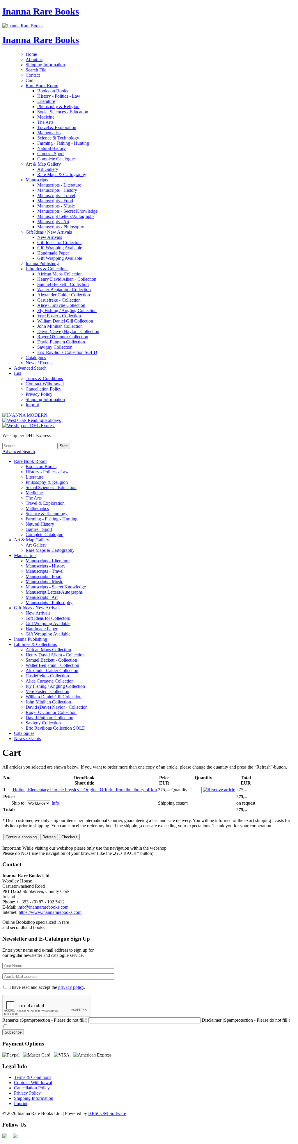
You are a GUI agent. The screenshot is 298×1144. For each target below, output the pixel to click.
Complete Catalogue (56, 158)
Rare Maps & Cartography (61, 174)
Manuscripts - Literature (59, 184)
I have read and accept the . (47, 987)
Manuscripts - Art (53, 221)
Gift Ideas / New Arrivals (49, 232)
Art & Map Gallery (43, 164)
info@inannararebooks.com (42, 907)
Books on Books (52, 90)
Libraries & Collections (47, 268)
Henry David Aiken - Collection (66, 279)
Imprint (32, 404)
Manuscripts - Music (56, 205)
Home (31, 54)
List (17, 373)
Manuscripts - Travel (56, 195)
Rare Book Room (42, 85)
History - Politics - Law (58, 96)
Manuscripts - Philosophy (60, 226)
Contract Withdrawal (45, 383)
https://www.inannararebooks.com (50, 912)
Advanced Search (30, 368)
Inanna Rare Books (40, 11)
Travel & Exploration (56, 127)
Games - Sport (50, 153)
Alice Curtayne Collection (61, 305)
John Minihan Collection (60, 326)
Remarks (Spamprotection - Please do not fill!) (44, 1020)
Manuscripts (37, 179)
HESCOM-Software (107, 1113)
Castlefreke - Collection (59, 300)
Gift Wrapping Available (59, 247)
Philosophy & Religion (58, 106)
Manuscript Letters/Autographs (65, 216)
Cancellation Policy (43, 388)
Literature (46, 101)
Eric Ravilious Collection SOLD (67, 352)
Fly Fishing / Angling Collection (67, 310)
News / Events (39, 362)
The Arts (45, 122)
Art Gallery (47, 169)
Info (55, 803)
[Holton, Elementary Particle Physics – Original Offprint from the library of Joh (84, 789)
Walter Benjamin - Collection (64, 289)
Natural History (51, 148)
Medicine (45, 116)
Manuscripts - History (57, 190)
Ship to (17, 803)
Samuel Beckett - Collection (63, 284)
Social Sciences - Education (62, 111)
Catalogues (36, 357)
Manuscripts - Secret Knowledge (67, 211)
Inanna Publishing (42, 263)
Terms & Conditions (44, 378)
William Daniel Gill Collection (65, 320)
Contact (33, 75)
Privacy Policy (39, 394)
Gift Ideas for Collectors (59, 242)
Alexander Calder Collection (63, 294)
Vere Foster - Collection (59, 315)
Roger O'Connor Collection (62, 336)
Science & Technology (58, 137)
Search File (36, 69)
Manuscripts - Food (55, 200)
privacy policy (71, 987)
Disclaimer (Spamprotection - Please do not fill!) (246, 1020)
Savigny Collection (54, 347)
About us (34, 59)
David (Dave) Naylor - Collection (68, 331)
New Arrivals (49, 237)
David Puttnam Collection (61, 341)
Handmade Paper (53, 252)
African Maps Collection (60, 273)
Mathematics (49, 132)
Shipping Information (45, 64)
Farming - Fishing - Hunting (63, 143)
